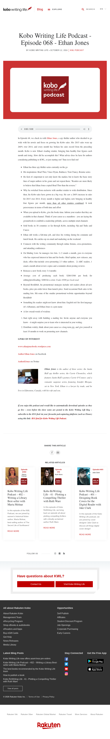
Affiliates (61, 617)
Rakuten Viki (12, 714)
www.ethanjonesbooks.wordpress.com (34, 346)
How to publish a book (13, 675)
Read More (13, 531)
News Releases (10, 641)
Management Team (12, 617)
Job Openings (63, 625)
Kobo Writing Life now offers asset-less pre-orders (26, 658)
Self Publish (63, 613)
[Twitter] (74, 664)
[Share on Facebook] (52, 452)
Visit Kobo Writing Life (74, 584)
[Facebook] (74, 659)
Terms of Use (34, 697)
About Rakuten (96, 714)
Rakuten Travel (65, 714)
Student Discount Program (69, 621)
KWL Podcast (77, 50)
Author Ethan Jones (26, 353)
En (101, 9)
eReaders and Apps (12, 629)
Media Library (9, 645)
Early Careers (63, 633)
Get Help (7, 637)
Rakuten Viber (27, 714)
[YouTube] (74, 669)
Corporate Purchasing (67, 629)
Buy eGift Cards (10, 633)
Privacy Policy (48, 697)
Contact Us (36, 584)
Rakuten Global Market (46, 714)
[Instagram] (74, 673)
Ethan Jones (52, 138)
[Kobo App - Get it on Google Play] (95, 661)
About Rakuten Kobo (13, 613)
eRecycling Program (13, 621)
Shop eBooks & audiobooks (16, 625)
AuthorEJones (24, 361)
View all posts (13, 688)
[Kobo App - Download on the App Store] (97, 669)
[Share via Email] (58, 452)
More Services (81, 714)
